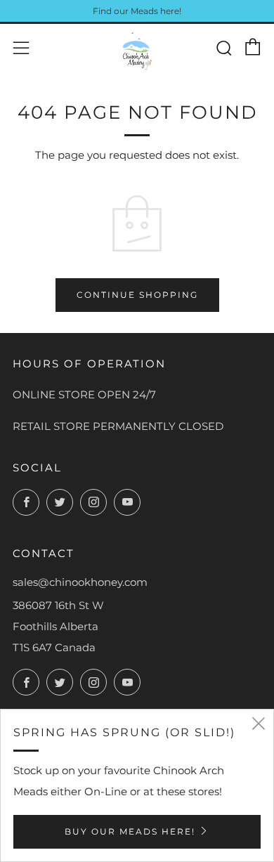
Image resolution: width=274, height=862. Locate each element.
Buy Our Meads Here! (130, 831)
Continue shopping (137, 294)
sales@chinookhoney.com (80, 582)
